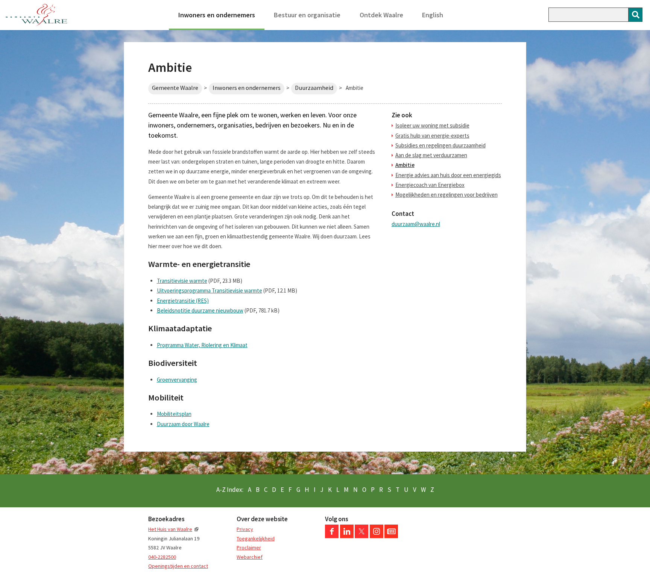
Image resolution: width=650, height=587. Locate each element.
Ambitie (405, 164)
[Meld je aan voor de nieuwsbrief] (391, 536)
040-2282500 (162, 557)
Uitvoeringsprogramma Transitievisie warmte (209, 290)
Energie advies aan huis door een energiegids (448, 175)
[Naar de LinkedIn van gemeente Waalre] (347, 536)
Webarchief (250, 557)
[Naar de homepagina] (36, 15)
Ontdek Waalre (381, 15)
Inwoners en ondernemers (216, 15)
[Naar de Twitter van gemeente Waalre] (361, 536)
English (432, 15)
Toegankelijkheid (256, 538)
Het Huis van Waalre (170, 529)
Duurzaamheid (314, 88)
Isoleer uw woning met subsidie (432, 125)
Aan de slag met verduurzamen (431, 155)
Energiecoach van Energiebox (430, 184)
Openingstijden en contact (178, 566)
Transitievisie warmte (182, 280)
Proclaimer (249, 547)
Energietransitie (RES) (183, 300)
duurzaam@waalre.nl (416, 224)
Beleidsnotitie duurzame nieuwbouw (200, 310)
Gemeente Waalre (175, 88)
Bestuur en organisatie (307, 15)
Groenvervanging (177, 379)
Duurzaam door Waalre (183, 424)
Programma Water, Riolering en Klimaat (202, 345)
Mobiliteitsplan (174, 413)
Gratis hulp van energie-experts (432, 135)
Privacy (245, 529)
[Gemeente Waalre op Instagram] (376, 536)
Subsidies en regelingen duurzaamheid (440, 145)
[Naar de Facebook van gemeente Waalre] (332, 536)
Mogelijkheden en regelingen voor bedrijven (446, 194)
